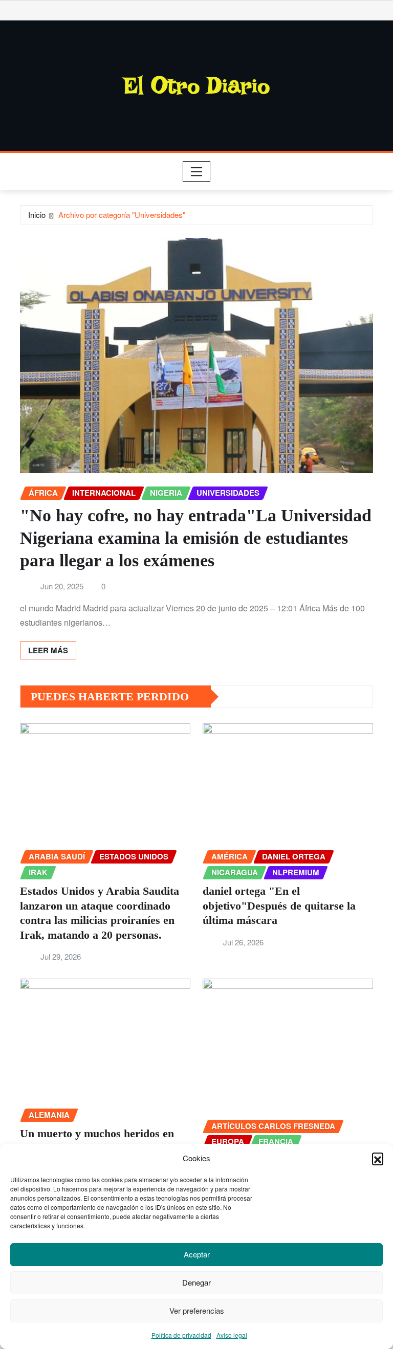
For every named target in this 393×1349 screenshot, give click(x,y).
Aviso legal (231, 1335)
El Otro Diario (197, 85)
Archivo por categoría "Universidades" (121, 214)
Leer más (48, 650)
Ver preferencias (196, 1310)
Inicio (37, 214)
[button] (378, 1158)
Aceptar (197, 1254)
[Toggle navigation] (197, 171)
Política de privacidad (181, 1335)
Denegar (196, 1282)
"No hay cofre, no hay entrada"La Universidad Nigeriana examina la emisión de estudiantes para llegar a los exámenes (196, 538)
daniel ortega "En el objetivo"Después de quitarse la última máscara (279, 905)
